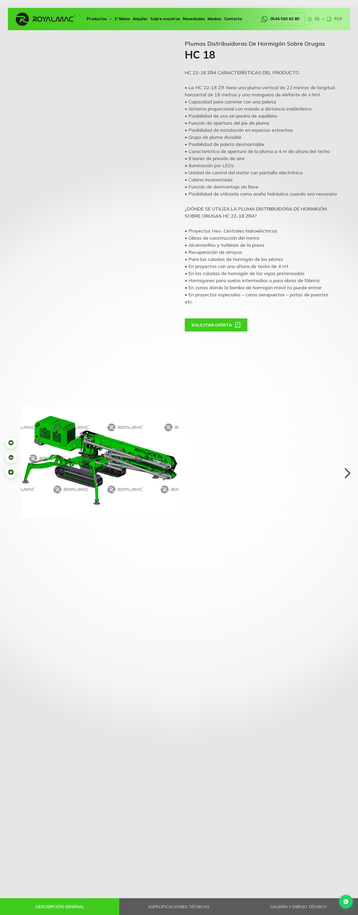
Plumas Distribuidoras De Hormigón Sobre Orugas (255, 43)
